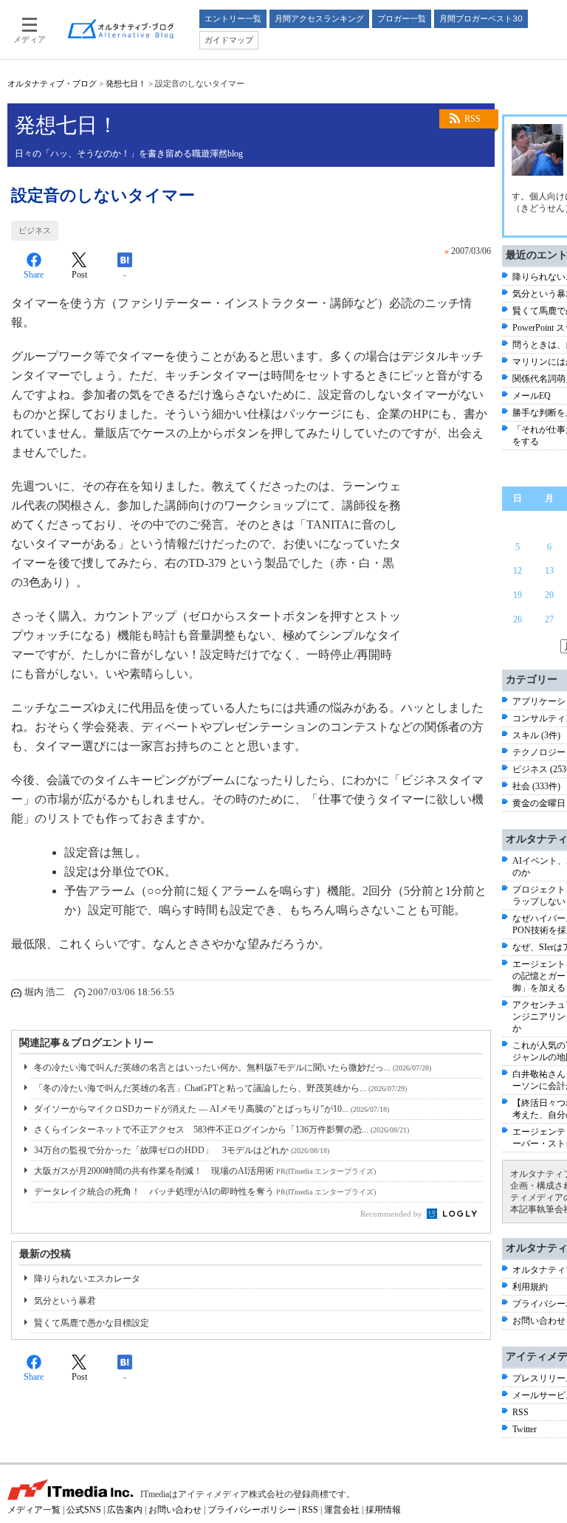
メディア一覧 (34, 1510)
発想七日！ (126, 83)
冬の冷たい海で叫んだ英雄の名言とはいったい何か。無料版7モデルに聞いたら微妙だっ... (232, 1067)
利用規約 (530, 1287)
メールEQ (531, 396)
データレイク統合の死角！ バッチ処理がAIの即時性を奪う (205, 1191)
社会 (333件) (536, 786)
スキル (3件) (536, 735)
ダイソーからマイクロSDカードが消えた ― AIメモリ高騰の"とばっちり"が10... (211, 1109)
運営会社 (342, 1510)
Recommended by (392, 1213)
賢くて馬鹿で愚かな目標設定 (91, 1323)
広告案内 (124, 1510)
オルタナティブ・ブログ (52, 83)
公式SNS (83, 1510)
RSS (472, 119)
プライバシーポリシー (251, 1510)
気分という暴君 (65, 1301)
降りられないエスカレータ (87, 1278)
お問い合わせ (539, 1321)
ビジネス (34, 230)
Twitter (524, 1429)
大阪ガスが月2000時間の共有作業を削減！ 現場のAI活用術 (205, 1171)
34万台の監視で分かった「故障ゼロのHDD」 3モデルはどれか (181, 1150)
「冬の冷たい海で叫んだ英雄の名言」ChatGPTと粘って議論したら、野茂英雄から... (220, 1088)
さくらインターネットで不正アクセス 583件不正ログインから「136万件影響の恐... (221, 1129)
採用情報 (383, 1510)
